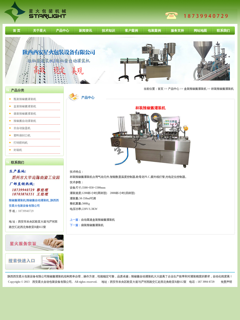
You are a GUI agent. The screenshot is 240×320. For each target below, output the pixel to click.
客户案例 (131, 30)
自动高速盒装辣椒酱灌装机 (98, 219)
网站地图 (200, 30)
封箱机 (18, 150)
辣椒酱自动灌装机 (25, 121)
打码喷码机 (21, 142)
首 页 (16, 30)
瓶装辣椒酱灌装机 (25, 99)
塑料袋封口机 (22, 135)
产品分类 (17, 90)
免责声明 (226, 281)
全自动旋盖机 (22, 128)
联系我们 (223, 30)
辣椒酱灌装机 (55, 276)
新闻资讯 (85, 30)
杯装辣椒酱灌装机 (222, 88)
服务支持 (177, 30)
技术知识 (108, 30)
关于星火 (39, 30)
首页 (160, 88)
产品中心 (62, 30)
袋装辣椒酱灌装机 (25, 113)
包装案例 (154, 30)
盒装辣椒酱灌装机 (25, 106)
